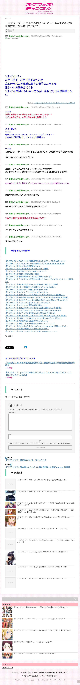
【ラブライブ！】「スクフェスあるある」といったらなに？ (27, 303)
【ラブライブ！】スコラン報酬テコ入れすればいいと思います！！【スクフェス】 (42, 630)
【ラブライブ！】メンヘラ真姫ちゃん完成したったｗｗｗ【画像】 (30, 287)
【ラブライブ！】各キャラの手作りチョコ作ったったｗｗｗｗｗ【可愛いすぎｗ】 (36, 326)
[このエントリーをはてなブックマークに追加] (25, 347)
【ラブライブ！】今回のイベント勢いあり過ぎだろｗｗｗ (27, 289)
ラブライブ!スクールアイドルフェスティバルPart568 (55, 103)
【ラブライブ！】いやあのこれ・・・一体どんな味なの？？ (35, 653)
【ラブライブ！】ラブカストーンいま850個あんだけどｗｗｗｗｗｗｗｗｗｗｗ (35, 263)
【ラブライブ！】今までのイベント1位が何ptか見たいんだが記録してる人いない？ (36, 300)
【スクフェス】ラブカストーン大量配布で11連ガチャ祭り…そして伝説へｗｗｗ (35, 261)
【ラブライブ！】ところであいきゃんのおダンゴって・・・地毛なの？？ (42, 552)
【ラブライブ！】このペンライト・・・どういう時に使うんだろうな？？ (39, 619)
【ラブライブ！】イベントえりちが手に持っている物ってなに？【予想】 (42, 567)
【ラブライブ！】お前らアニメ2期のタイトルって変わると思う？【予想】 (33, 318)
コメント (11, 412)
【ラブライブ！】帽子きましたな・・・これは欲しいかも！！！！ (40, 491)
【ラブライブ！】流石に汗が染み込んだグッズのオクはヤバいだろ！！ (42, 578)
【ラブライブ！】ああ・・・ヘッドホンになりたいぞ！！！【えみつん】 (42, 528)
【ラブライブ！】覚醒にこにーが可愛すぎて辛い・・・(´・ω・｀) (30, 323)
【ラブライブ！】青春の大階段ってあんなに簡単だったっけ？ (28, 276)
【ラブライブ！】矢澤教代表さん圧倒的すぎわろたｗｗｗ (27, 321)
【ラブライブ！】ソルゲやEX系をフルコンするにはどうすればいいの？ (42, 480)
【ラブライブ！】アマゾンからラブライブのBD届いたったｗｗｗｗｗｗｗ (33, 310)
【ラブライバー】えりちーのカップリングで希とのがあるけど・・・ (31, 331)
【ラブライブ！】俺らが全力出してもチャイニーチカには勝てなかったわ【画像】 (36, 316)
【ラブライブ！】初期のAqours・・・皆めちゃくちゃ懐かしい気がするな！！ (41, 607)
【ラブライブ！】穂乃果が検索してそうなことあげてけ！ (27, 329)
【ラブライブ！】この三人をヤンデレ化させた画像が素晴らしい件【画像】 (33, 308)
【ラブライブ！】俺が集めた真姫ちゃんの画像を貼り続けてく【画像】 (32, 284)
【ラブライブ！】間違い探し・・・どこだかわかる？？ (33, 642)
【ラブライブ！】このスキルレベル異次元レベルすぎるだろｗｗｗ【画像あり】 (35, 295)
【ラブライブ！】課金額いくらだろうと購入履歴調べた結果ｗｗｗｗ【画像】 (38, 467)
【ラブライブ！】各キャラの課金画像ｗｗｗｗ (22, 266)
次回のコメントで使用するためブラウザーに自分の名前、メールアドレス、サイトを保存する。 (39, 443)
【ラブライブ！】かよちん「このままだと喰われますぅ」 (27, 292)
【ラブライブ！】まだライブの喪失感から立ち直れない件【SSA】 (30, 313)
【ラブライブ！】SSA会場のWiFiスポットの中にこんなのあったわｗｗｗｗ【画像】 (37, 297)
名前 (9, 434)
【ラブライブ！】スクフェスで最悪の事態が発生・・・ (26, 305)
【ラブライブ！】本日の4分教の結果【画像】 (22, 274)
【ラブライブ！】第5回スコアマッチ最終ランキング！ (25, 271)
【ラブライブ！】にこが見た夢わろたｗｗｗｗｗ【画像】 (27, 269)
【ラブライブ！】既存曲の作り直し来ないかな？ (25, 460)
